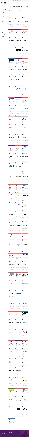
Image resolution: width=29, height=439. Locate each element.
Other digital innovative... (12, 181)
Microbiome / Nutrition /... (12, 26)
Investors (13, 0)
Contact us (20, 2)
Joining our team (19, 0)
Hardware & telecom (25, 269)
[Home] (4, 3)
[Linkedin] (24, 0)
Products (15, 2)
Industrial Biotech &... (11, 327)
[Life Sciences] (22, 15)
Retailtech (17, 84)
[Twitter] (21, 433)
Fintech (17, 26)
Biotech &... (17, 269)
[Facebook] (25, 0)
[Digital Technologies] (22, 45)
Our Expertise (12, 2)
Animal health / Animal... (25, 26)
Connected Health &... (18, 337)
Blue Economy (24, 55)
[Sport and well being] (22, 151)
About (9, 2)
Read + (9, 17)
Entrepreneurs (16, 0)
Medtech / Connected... (11, 55)
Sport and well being (25, 161)
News (17, 2)
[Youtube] (23, 433)
